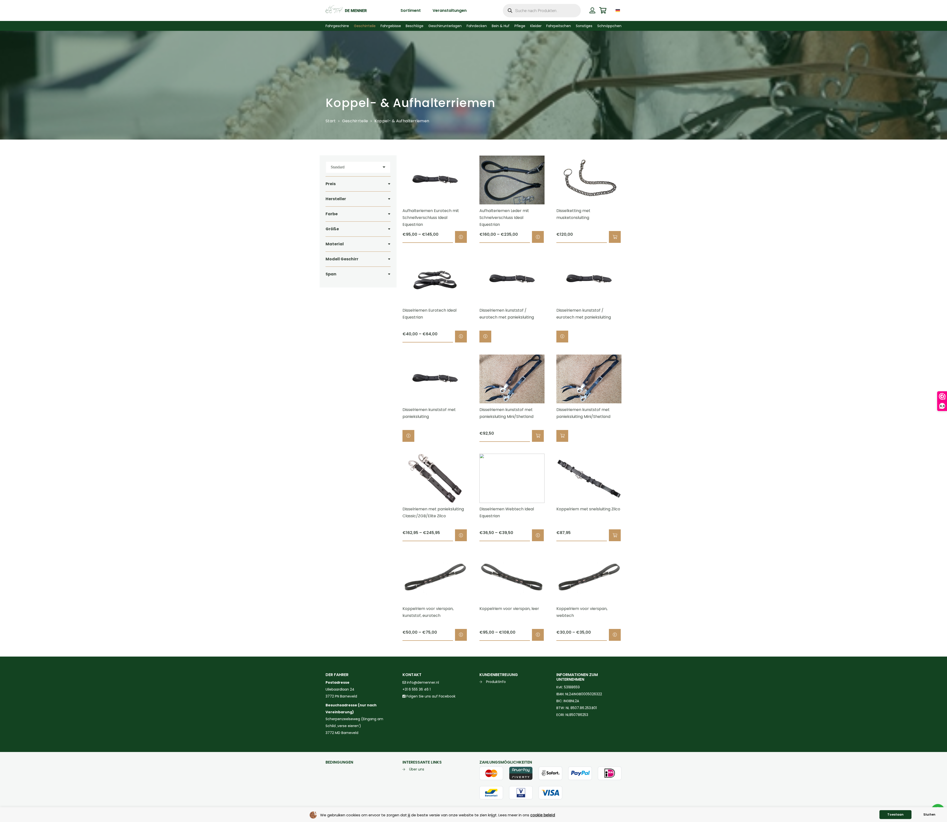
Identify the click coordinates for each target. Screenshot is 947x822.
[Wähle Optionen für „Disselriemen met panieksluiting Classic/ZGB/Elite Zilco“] (461, 535)
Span (331, 274)
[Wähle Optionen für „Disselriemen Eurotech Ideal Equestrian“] (461, 336)
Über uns (416, 769)
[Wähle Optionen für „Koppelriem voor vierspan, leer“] (538, 635)
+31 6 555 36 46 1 (416, 689)
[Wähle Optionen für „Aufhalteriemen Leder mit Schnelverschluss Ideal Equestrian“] (538, 237)
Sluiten (929, 814)
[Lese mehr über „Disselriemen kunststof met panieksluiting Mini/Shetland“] (562, 436)
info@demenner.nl (422, 682)
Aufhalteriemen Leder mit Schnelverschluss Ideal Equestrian (504, 217)
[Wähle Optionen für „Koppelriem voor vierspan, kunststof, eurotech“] (461, 635)
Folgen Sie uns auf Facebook (430, 696)
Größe (332, 229)
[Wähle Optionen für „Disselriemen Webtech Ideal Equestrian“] (538, 535)
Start (331, 121)
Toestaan (895, 814)
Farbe (332, 214)
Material (335, 244)
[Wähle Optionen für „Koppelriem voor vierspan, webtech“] (615, 635)
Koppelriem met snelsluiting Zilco (588, 509)
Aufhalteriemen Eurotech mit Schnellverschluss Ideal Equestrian (430, 217)
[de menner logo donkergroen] (346, 11)
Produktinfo (496, 681)
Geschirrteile (355, 121)
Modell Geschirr (342, 259)
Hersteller (336, 199)
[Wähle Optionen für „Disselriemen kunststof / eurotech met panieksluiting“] (485, 336)
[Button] (592, 10)
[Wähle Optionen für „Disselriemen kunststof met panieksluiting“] (408, 436)
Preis (331, 184)
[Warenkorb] (603, 10)
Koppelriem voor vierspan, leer (509, 608)
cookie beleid (542, 815)
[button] (625, 10)
